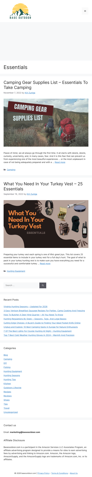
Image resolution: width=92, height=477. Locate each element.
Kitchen (7, 383)
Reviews (8, 396)
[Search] (42, 285)
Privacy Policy (43, 473)
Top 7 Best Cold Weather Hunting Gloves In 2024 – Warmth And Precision (39, 335)
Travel (6, 408)
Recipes (7, 392)
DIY (5, 363)
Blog (6, 355)
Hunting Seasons (12, 375)
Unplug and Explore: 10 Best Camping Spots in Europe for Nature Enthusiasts (41, 327)
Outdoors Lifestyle (12, 388)
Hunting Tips (10, 379)
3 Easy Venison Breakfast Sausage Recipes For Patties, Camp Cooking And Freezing (44, 310)
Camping (11, 169)
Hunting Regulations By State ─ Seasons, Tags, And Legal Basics (35, 319)
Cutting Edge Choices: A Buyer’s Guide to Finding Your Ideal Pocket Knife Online (42, 323)
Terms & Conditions (59, 473)
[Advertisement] (46, 40)
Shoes (7, 400)
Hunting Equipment (16, 271)
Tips (6, 404)
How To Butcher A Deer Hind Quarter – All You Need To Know (33, 315)
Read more (60, 162)
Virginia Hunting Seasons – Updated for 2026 (25, 306)
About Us (74, 473)
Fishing (7, 367)
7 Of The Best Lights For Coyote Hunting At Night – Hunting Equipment (38, 331)
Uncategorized (11, 412)
